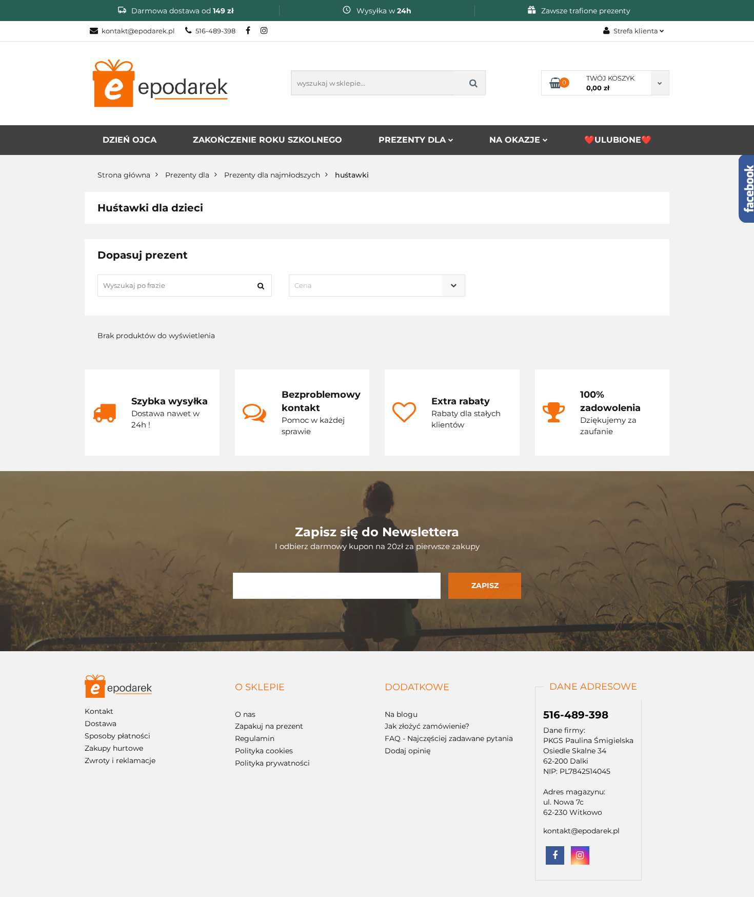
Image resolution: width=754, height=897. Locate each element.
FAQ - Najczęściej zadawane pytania (449, 738)
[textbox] (367, 285)
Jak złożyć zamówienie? (427, 726)
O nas (245, 714)
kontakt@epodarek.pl (138, 31)
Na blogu (401, 714)
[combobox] (377, 286)
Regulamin (254, 738)
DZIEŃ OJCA (129, 140)
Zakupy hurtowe (114, 748)
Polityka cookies (264, 750)
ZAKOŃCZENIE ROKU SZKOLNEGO (267, 140)
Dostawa (100, 723)
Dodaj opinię (407, 750)
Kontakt (99, 711)
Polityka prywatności (272, 763)
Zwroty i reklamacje (120, 760)
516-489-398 (215, 31)
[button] (260, 688)
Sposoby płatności (117, 735)
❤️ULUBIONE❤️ (617, 140)
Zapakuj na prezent (269, 726)
